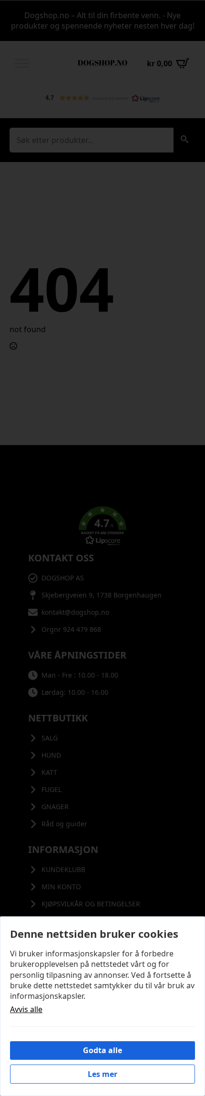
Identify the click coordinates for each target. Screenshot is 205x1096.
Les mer (102, 1074)
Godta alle (102, 1050)
